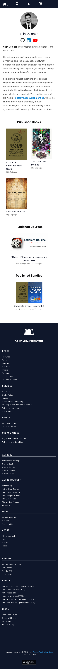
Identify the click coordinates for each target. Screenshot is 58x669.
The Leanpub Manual (11, 496)
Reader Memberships (11, 564)
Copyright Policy (9, 618)
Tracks (5, 370)
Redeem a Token (9, 380)
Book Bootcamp (9, 427)
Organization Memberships (14, 439)
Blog (4, 539)
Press (4, 546)
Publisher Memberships (12, 442)
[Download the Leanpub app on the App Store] (29, 662)
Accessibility (7, 524)
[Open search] (17, 4)
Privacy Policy (8, 621)
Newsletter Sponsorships (13, 402)
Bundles (5, 363)
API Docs (6, 505)
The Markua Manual (10, 502)
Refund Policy (8, 624)
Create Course (8, 470)
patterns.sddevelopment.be (29, 97)
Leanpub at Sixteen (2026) (13, 590)
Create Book (7, 464)
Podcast (5, 373)
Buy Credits (7, 568)
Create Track (8, 474)
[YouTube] (35, 40)
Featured (6, 357)
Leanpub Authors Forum (12, 492)
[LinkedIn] (29, 40)
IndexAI (5, 398)
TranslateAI (7, 411)
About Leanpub (9, 536)
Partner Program (9, 517)
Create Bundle (8, 467)
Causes (5, 521)
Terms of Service (9, 615)
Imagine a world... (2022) (13, 596)
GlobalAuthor (8, 395)
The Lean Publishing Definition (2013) (18, 599)
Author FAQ (7, 486)
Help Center (7, 574)
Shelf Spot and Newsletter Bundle (17, 405)
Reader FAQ (7, 571)
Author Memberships (11, 461)
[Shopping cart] (41, 4)
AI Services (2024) (10, 593)
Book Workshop (9, 423)
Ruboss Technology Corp (43, 652)
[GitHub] (23, 40)
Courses (6, 367)
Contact (5, 543)
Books (5, 360)
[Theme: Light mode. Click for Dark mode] (29, 4)
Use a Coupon (8, 376)
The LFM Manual (9, 499)
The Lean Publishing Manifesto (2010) (18, 603)
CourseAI (6, 392)
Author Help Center (10, 489)
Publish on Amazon (10, 408)
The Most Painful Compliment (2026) (18, 586)
